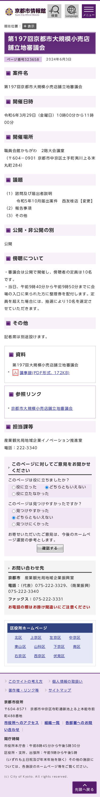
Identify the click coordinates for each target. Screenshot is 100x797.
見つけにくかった (32, 524)
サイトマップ (60, 690)
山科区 (40, 646)
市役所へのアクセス (21, 723)
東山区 (20, 646)
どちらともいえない (67, 487)
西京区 (40, 656)
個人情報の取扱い (67, 681)
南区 (77, 646)
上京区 (36, 637)
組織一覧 (52, 723)
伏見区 (59, 656)
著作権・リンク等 (24, 690)
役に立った (26, 487)
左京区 (55, 637)
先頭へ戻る (84, 789)
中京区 (75, 637)
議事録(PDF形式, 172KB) (45, 373)
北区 (18, 637)
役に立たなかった (32, 494)
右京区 (20, 656)
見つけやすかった (32, 511)
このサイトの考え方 (26, 681)
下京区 (59, 646)
